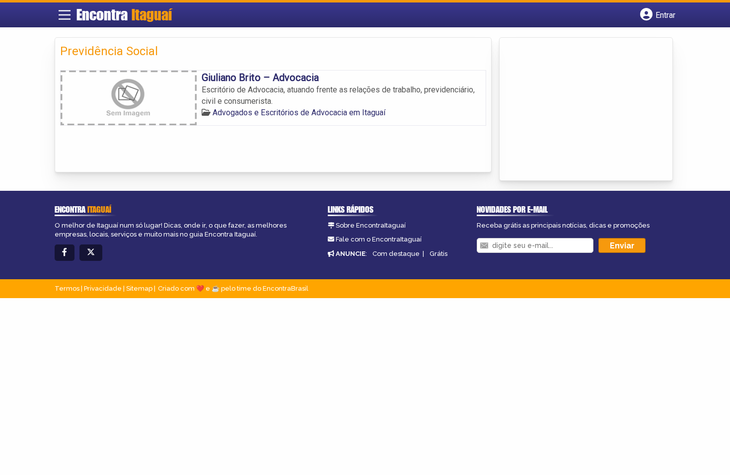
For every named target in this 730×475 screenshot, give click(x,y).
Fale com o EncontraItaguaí (379, 239)
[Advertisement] (579, 110)
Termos (67, 288)
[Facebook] (64, 252)
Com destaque (396, 253)
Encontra (124, 14)
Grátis (438, 253)
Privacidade (103, 288)
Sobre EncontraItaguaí (371, 225)
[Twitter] (90, 252)
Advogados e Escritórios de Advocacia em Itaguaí (299, 112)
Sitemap (139, 288)
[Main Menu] (64, 15)
